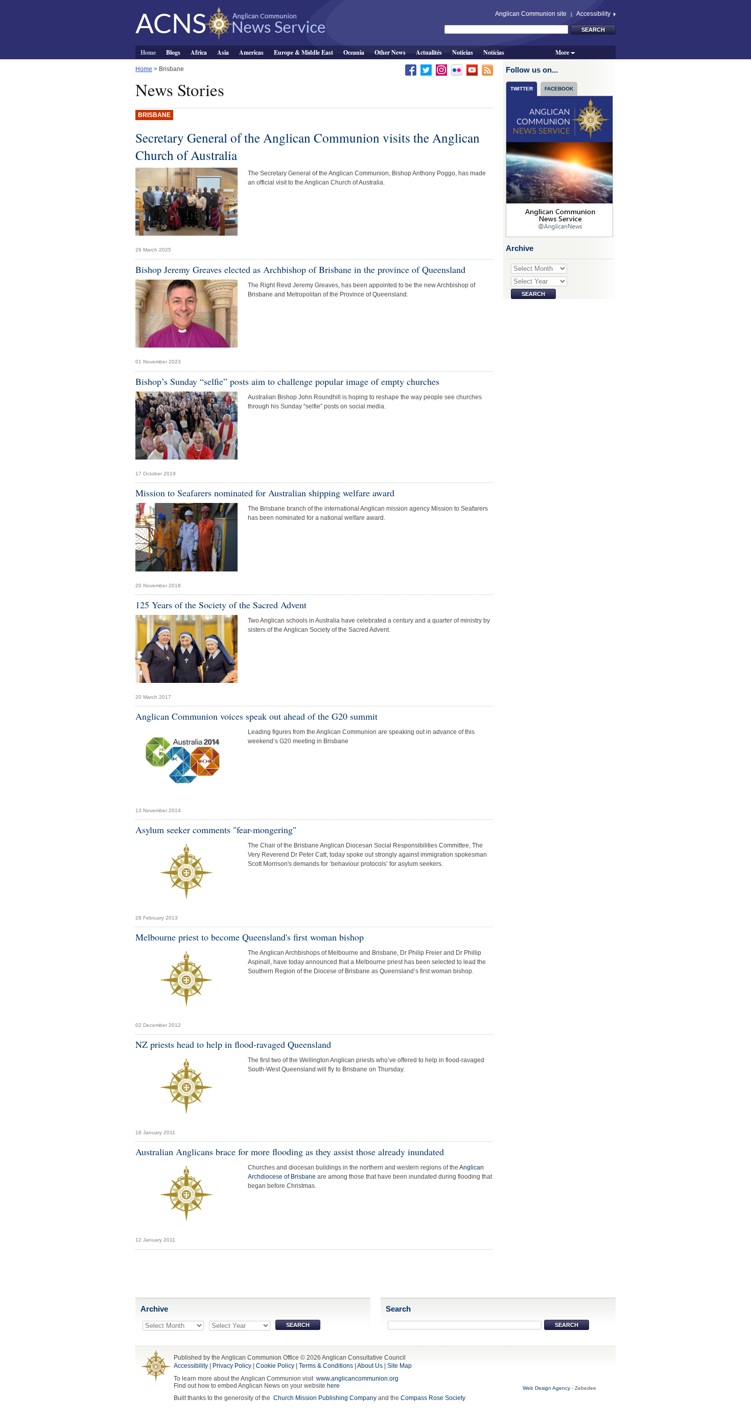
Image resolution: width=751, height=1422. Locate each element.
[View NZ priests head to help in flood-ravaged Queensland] (186, 1089)
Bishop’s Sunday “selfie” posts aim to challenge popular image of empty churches (287, 381)
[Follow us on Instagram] (441, 69)
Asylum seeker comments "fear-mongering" (215, 829)
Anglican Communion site (531, 13)
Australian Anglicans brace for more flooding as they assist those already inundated (289, 1151)
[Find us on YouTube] (472, 69)
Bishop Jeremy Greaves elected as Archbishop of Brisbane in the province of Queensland (300, 269)
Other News (390, 52)
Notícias (493, 52)
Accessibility (594, 13)
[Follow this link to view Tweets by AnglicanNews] (560, 166)
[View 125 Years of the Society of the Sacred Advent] (186, 651)
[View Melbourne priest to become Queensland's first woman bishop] (186, 981)
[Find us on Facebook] (410, 69)
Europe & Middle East (303, 52)
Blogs (173, 52)
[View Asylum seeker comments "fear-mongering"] (186, 874)
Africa (199, 52)
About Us (370, 1365)
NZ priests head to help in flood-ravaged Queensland (233, 1044)
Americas (251, 52)
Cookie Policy (275, 1365)
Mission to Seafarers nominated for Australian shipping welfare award (264, 493)
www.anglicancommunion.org (357, 1378)
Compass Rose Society (433, 1398)
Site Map (399, 1365)
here (333, 1385)
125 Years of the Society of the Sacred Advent (221, 605)
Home (148, 52)
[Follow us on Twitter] (426, 69)
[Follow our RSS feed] (487, 69)
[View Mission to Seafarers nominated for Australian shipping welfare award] (186, 539)
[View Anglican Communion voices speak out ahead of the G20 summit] (186, 764)
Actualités (429, 52)
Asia (223, 52)
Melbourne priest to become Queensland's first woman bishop (249, 937)
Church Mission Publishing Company (325, 1398)
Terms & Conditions (326, 1365)
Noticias (462, 52)
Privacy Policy (232, 1365)
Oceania (353, 52)
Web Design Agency (546, 1388)
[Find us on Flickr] (456, 69)
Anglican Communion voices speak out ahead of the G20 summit (256, 716)
